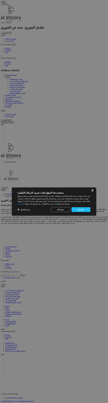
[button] (24, 209)
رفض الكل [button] (60, 209)
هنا (56, 204)
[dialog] (54, 201)
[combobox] (92, 190)
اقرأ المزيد (21, 204)
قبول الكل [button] (81, 209)
